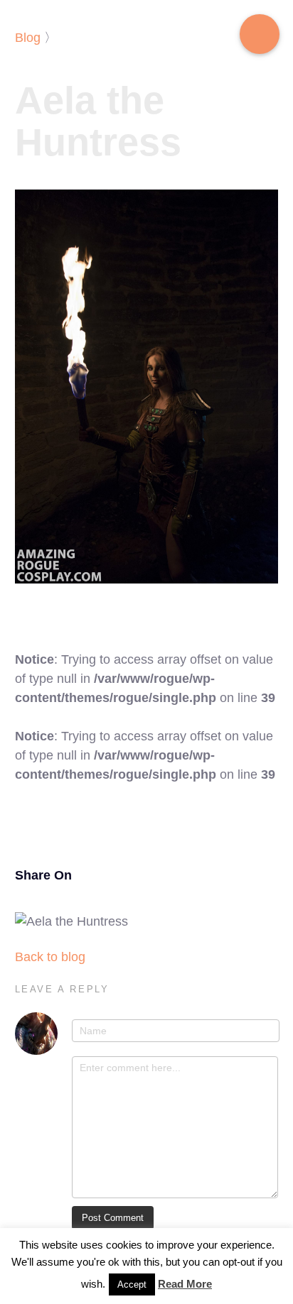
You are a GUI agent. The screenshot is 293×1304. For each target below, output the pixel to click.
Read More (185, 1284)
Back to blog (50, 957)
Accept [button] (131, 1284)
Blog (28, 38)
